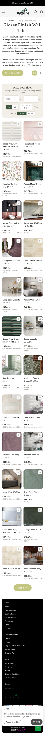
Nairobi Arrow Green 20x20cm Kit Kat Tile (10, 340)
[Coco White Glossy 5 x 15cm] (33, 404)
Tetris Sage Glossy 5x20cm (32, 493)
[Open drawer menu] (3, 12)
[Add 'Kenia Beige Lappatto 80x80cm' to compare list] (18, 280)
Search (7, 671)
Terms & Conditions (12, 674)
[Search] (35, 11)
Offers (7, 625)
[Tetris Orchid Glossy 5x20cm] (12, 441)
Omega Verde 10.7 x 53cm (32, 531)
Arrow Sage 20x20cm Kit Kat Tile (33, 224)
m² (9, 107)
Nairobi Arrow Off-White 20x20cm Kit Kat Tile (10, 146)
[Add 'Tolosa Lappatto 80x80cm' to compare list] (40, 319)
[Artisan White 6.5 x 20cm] (33, 441)
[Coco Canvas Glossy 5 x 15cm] (33, 247)
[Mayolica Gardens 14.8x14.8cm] (12, 171)
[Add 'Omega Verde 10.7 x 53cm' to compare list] (40, 510)
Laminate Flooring (11, 610)
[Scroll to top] (38, 728)
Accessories (9, 621)
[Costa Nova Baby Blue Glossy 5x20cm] (12, 516)
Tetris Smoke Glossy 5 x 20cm (32, 570)
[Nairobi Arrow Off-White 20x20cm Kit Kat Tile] (12, 130)
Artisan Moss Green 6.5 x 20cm (32, 185)
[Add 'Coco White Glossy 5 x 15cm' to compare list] (40, 398)
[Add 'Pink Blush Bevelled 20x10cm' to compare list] (40, 124)
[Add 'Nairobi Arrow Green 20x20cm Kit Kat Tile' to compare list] (18, 319)
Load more (23, 587)
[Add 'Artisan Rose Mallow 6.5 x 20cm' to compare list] (18, 203)
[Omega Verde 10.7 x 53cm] (33, 516)
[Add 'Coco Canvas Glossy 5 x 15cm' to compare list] (40, 241)
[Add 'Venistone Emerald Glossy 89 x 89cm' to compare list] (40, 358)
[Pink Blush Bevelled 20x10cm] (33, 130)
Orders (7, 639)
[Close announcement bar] (41, 3)
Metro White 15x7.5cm (11, 492)
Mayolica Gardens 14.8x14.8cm (10, 185)
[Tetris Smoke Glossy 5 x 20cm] (33, 555)
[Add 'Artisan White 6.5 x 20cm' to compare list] (40, 435)
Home (11, 21)
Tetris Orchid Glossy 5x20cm (10, 456)
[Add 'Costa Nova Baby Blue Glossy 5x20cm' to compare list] (18, 510)
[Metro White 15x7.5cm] (12, 479)
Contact (8, 628)
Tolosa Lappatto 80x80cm (30, 340)
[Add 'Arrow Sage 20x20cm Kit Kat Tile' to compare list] (40, 203)
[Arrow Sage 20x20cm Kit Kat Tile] (33, 210)
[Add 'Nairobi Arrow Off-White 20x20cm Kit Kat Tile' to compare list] (18, 124)
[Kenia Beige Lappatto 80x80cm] (12, 286)
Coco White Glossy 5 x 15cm (32, 418)
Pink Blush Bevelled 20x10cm (32, 145)
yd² (15, 107)
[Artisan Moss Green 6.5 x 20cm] (33, 171)
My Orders (9, 667)
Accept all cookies (12, 722)
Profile (7, 642)
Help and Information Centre (15, 646)
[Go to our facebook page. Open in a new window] (8, 695)
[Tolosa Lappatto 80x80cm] (33, 326)
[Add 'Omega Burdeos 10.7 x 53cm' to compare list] (18, 241)
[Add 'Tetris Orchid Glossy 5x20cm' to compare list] (18, 435)
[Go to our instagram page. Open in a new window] (16, 695)
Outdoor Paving (10, 614)
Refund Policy (10, 649)
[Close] (39, 709)
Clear (36, 107)
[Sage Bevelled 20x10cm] (12, 365)
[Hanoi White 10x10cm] (12, 555)
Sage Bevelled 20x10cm (8, 379)
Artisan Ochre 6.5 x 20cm (32, 301)
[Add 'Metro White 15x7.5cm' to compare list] (18, 472)
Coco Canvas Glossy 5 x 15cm (33, 262)
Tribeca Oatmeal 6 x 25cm (10, 418)
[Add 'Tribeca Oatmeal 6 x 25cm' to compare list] (18, 398)
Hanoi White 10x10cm (11, 569)
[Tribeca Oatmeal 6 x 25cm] (12, 404)
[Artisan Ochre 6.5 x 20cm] (33, 286)
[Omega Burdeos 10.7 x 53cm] (12, 247)
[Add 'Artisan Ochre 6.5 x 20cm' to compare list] (40, 280)
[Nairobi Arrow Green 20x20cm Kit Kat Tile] (12, 326)
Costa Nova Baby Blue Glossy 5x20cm (11, 531)
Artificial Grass (10, 617)
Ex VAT (31, 113)
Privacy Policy (10, 678)
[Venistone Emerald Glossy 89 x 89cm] (33, 365)
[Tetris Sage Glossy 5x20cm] (33, 479)
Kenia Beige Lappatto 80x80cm (11, 301)
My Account (9, 663)
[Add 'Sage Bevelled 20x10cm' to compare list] (18, 358)
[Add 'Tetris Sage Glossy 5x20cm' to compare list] (40, 472)
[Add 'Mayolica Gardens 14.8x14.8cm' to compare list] (18, 164)
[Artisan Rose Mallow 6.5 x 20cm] (12, 210)
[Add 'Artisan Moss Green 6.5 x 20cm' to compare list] (40, 164)
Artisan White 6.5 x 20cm (31, 456)
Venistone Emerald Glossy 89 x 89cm (31, 379)
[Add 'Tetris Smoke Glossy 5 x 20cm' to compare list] (40, 549)
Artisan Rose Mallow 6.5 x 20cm (10, 224)
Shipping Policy (10, 653)
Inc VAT (22, 113)
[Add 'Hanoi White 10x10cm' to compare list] (18, 549)
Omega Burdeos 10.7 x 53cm (11, 262)
